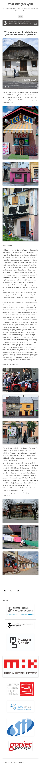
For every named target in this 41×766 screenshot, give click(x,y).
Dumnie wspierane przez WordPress (13, 762)
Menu (20, 16)
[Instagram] (12, 590)
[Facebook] (6, 590)
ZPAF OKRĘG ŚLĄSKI (20, 4)
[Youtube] (18, 590)
